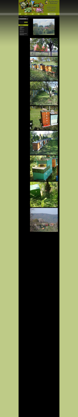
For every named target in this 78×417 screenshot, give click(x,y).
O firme (21, 16)
